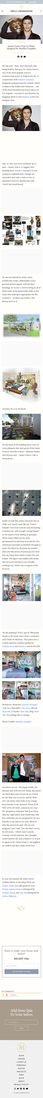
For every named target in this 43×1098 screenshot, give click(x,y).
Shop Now (32, 2)
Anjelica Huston (16, 889)
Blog (21, 1056)
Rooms (21, 1068)
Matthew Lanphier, (25, 79)
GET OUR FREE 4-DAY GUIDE (21, 971)
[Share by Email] (25, 56)
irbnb (32, 879)
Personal (21, 1065)
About (21, 1081)
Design (21, 1059)
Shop (21, 1075)
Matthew (26, 97)
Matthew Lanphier (23, 721)
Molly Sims (14, 886)
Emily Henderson (18, 52)
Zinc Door (26, 708)
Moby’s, (5, 886)
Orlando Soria (8, 646)
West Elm (6, 711)
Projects (21, 1072)
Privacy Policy (21, 1084)
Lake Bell (24, 893)
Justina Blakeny (8, 896)
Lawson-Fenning (29, 704)
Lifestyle (21, 1062)
